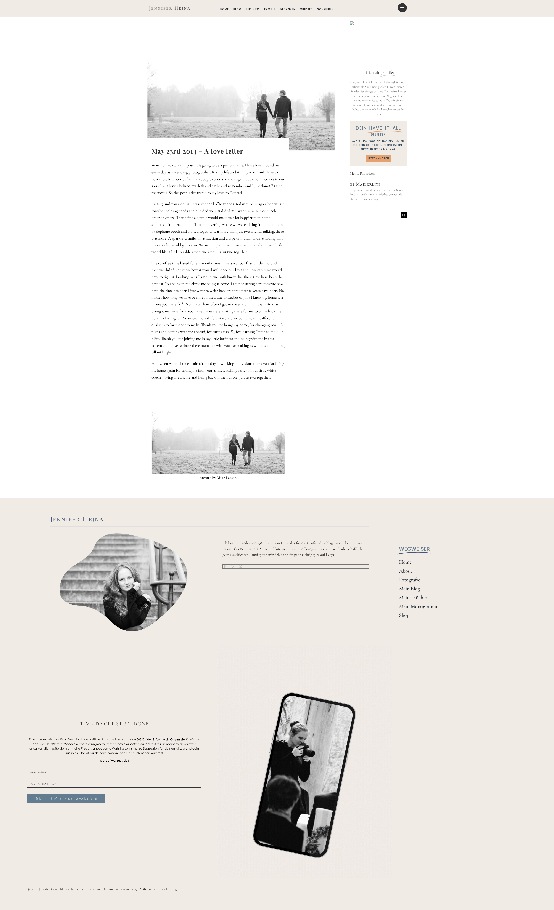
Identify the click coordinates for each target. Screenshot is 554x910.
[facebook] (225, 566)
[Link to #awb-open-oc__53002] (402, 7)
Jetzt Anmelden (378, 158)
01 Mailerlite (365, 184)
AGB (142, 889)
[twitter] (240, 566)
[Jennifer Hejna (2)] (169, 6)
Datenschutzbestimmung (119, 889)
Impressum (92, 889)
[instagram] (232, 566)
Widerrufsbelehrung (162, 889)
